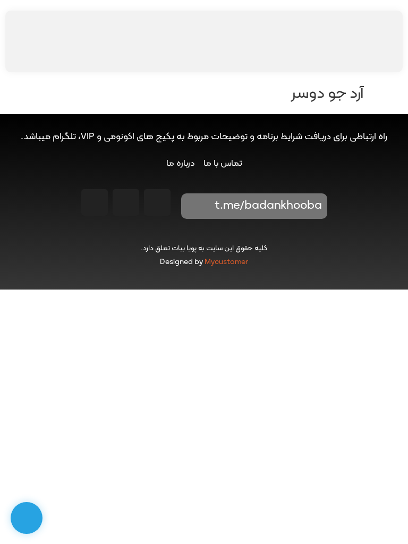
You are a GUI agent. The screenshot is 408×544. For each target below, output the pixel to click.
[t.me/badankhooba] (196, 206)
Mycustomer (226, 262)
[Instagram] (157, 202)
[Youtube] (126, 202)
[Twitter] (94, 202)
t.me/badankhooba (268, 206)
